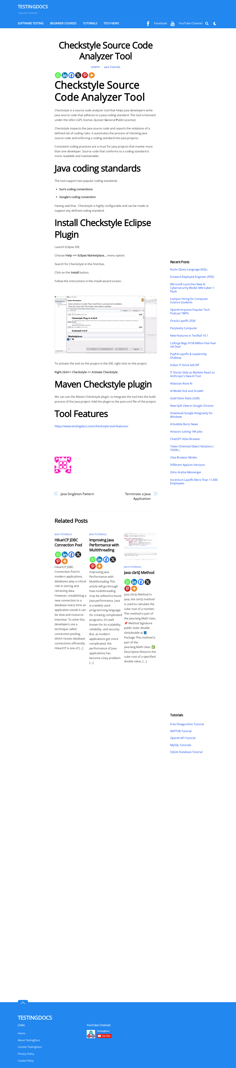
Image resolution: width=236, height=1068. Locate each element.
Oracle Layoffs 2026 (183, 321)
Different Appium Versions (188, 465)
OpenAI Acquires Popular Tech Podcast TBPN (190, 311)
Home (21, 1033)
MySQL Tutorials (180, 745)
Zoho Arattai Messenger (185, 472)
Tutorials (90, 23)
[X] (78, 75)
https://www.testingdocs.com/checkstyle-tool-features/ (91, 426)
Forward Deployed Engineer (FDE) (192, 277)
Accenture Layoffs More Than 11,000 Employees (194, 481)
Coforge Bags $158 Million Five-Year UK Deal (193, 345)
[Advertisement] (33, 91)
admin (95, 67)
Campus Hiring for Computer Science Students (189, 300)
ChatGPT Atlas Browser (185, 439)
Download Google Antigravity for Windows (191, 415)
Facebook (160, 23)
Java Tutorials (112, 67)
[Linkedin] (65, 75)
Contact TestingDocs (30, 1047)
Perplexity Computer (184, 328)
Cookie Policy (26, 1060)
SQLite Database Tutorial (186, 752)
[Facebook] (71, 75)
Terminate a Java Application (138, 496)
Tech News (111, 23)
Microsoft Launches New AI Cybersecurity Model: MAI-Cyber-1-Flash (192, 287)
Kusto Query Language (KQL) (188, 269)
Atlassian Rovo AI (181, 383)
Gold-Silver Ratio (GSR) (185, 398)
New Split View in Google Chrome (191, 406)
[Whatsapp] (58, 75)
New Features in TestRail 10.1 (189, 335)
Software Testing (31, 23)
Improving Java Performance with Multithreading (104, 544)
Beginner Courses (63, 23)
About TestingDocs (29, 1040)
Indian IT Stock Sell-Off (184, 365)
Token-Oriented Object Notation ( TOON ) (192, 448)
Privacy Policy (26, 1053)
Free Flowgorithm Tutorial (187, 724)
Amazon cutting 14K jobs (186, 431)
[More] (92, 75)
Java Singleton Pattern (77, 494)
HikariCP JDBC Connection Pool (68, 542)
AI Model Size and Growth (187, 391)
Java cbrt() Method (139, 572)
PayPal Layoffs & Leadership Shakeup (188, 356)
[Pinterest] (85, 75)
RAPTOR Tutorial (181, 731)
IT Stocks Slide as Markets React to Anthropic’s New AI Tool (192, 374)
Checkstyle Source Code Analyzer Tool (106, 50)
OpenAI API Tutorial (182, 738)
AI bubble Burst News (184, 424)
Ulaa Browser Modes (183, 457)
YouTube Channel (190, 23)
